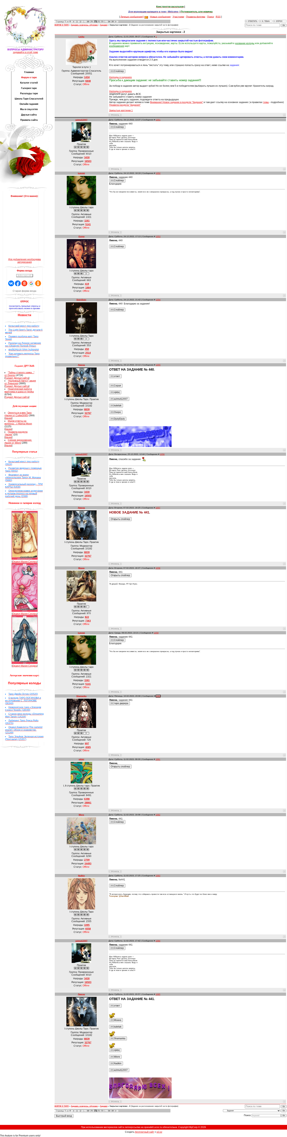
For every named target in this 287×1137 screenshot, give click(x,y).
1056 (162, 454)
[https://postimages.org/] (140, 446)
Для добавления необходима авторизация (24, 260)
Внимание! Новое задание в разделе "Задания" (176, 102)
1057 (158, 508)
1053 (158, 236)
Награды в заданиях (120, 77)
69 (88, 22)
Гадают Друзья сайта (17, 378)
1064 (158, 941)
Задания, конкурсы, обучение (84, 25)
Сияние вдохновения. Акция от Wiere (18, 441)
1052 (158, 173)
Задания (103, 25)
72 (99, 22)
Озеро (81, 236)
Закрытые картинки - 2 (120, 25)
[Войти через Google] (31, 283)
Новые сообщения (160, 16)
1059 (156, 633)
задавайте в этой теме (25, 52)
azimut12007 (81, 120)
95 (113, 22)
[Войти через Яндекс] (24, 283)
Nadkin (81, 876)
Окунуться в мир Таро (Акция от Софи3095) (18, 414)
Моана (81, 568)
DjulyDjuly (81, 300)
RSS (218, 16)
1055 (158, 365)
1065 (158, 994)
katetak (81, 173)
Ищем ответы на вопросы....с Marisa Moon (18, 422)
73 (102, 22)
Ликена (81, 365)
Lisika (81, 37)
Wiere (81, 815)
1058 (158, 568)
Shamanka (81, 696)
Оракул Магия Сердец (24, 561)
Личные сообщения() (132, 16)
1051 (158, 120)
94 (109, 22)
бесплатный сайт (144, 1132)
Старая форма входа (24, 291)
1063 (158, 876)
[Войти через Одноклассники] (38, 283)
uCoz (159, 1132)
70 (92, 22)
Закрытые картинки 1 (121, 110)
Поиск (210, 16)
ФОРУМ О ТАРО (61, 25)
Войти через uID (24, 276)
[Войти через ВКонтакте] (11, 283)
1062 (158, 815)
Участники (178, 16)
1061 (158, 759)
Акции (8, 418)
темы (266, 102)
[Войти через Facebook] (18, 283)
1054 (158, 300)
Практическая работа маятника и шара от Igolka (19, 390)
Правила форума (195, 16)
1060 (158, 696)
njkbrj (81, 759)
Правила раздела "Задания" (125, 105)
